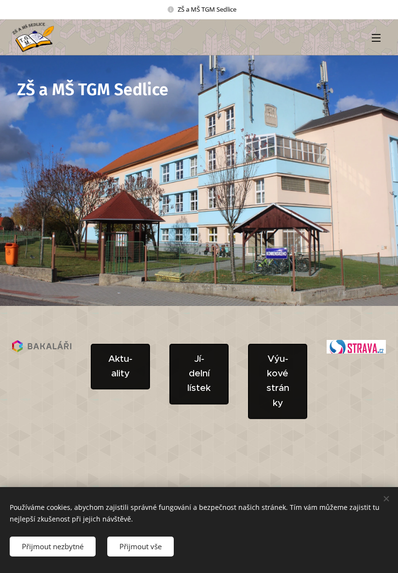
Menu (376, 37)
